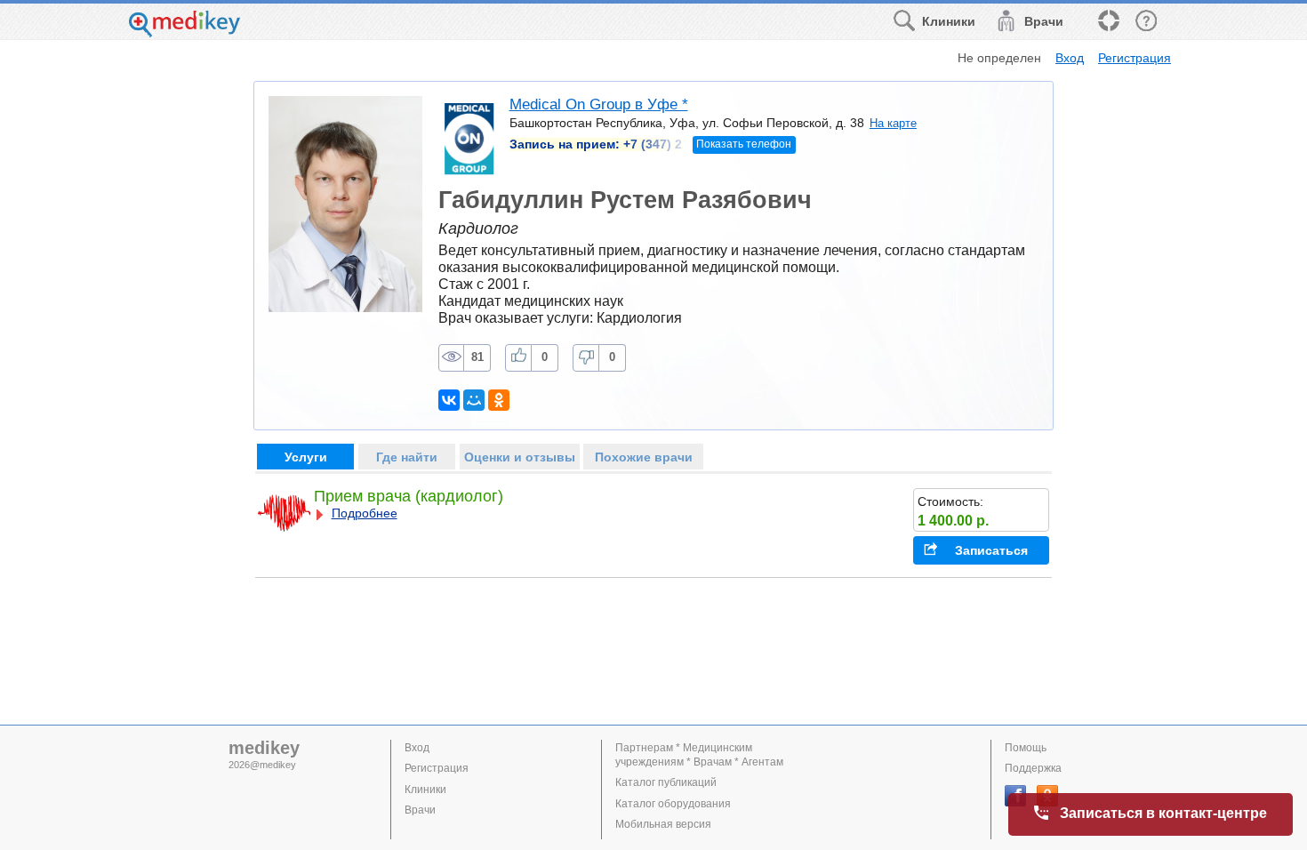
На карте (893, 123)
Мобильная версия (663, 824)
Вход (1069, 58)
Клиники (425, 789)
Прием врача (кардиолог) (408, 496)
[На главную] (184, 32)
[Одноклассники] (498, 400)
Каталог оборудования (673, 804)
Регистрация (1134, 58)
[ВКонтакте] (449, 400)
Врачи (420, 810)
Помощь (1025, 748)
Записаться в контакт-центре (1163, 813)
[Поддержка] (1108, 22)
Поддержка (1033, 768)
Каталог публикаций (666, 782)
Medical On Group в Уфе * (598, 104)
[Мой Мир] (474, 400)
